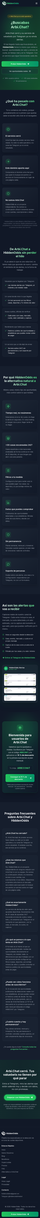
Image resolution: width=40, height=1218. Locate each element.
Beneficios (5, 1159)
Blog (3, 1156)
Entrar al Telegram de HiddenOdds (20, 658)
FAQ (3, 1169)
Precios (4, 1165)
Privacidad (5, 1184)
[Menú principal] (36, 3)
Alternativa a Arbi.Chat (10, 1172)
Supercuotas (6, 1162)
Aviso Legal (6, 1181)
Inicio (3, 1150)
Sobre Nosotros (7, 1153)
